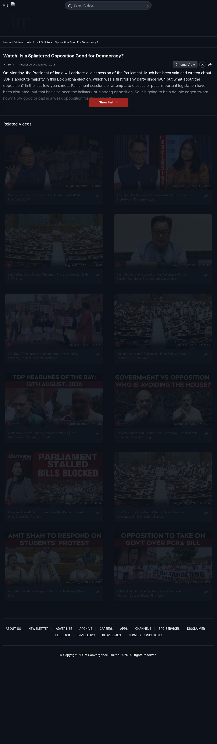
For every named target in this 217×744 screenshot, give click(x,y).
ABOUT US (13, 628)
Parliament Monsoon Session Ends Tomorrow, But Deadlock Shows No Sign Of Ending (157, 435)
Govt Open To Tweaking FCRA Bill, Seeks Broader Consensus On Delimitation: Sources (150, 514)
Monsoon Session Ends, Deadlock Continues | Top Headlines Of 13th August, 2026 (42, 435)
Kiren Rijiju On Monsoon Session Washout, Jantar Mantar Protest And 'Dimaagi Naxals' (154, 197)
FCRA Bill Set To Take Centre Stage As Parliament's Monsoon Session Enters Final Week (151, 593)
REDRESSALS (111, 635)
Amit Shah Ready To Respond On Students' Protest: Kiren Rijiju (46, 593)
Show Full (106, 102)
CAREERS (106, 628)
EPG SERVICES (169, 628)
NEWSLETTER (38, 628)
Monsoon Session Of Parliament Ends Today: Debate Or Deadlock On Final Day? (154, 355)
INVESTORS (86, 635)
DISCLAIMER (196, 628)
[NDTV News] (20, 18)
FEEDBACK (62, 635)
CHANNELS (143, 628)
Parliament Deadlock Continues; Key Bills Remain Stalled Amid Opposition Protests (45, 514)
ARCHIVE (85, 628)
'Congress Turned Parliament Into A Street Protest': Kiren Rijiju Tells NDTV (46, 197)
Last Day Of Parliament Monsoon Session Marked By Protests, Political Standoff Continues (43, 355)
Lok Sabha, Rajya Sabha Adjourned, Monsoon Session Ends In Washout (48, 276)
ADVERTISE (64, 628)
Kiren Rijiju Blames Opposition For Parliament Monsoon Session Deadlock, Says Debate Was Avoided (153, 276)
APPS (124, 628)
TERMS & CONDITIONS (145, 635)
